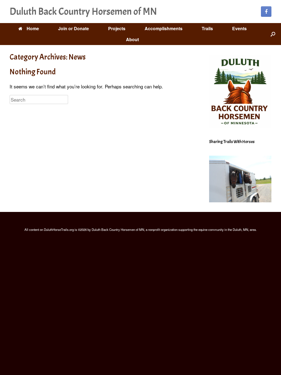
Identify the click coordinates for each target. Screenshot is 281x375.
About (132, 39)
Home (33, 28)
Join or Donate (73, 28)
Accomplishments (163, 28)
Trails (207, 28)
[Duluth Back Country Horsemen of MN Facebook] (266, 11)
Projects (116, 28)
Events (239, 28)
